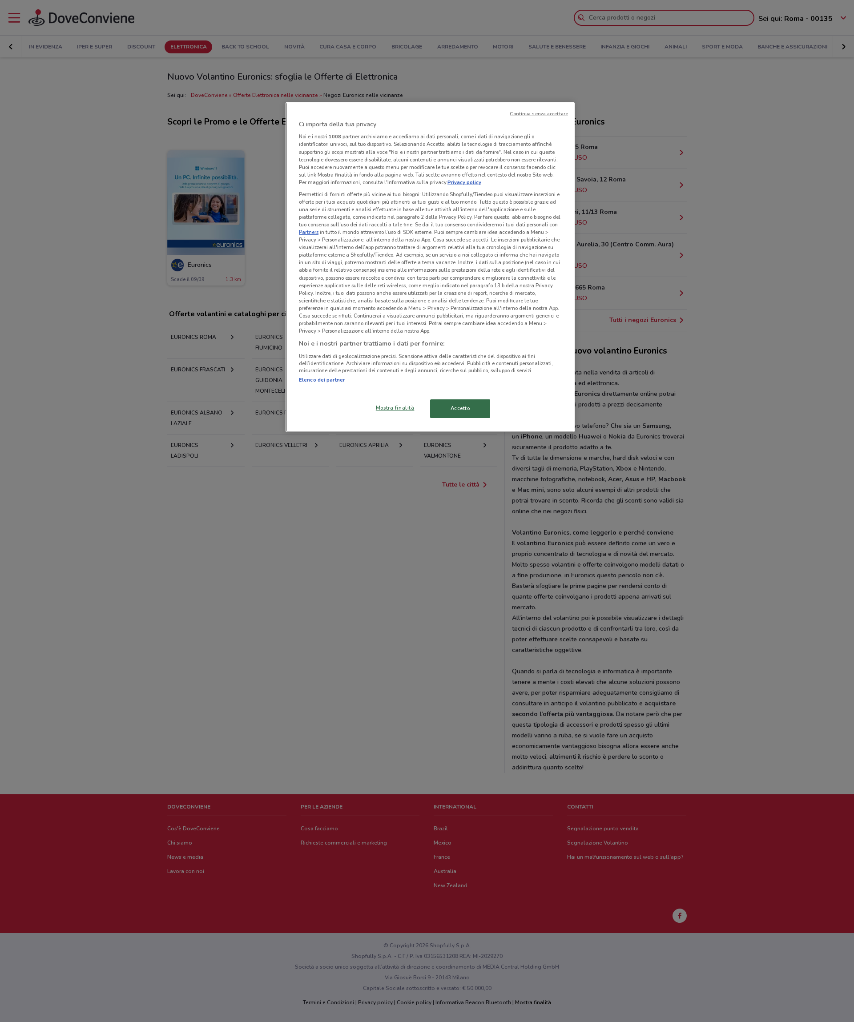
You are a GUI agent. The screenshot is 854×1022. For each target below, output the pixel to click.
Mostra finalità (395, 407)
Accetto (460, 408)
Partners (308, 232)
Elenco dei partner (322, 379)
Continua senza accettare (539, 113)
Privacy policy (464, 182)
